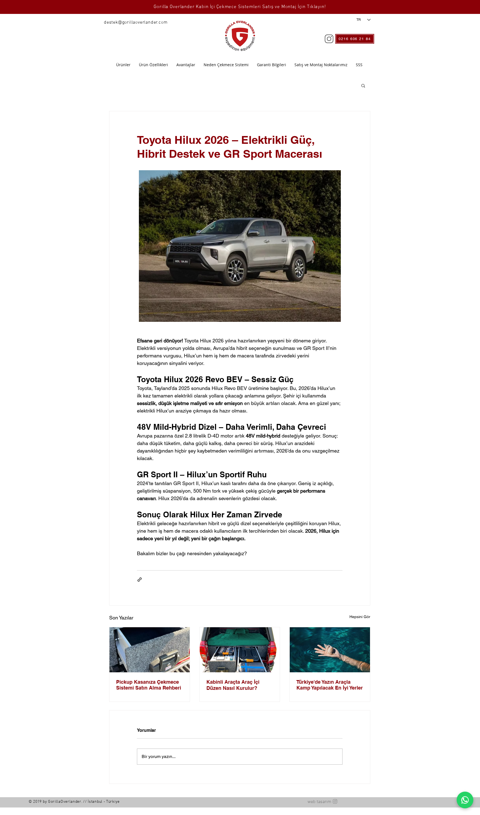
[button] (363, 85)
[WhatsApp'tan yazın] (465, 800)
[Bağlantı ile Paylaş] (139, 579)
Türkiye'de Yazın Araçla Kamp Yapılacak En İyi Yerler (329, 685)
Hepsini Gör (359, 616)
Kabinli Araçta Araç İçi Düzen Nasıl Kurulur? (232, 685)
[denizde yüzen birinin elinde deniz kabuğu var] (330, 649)
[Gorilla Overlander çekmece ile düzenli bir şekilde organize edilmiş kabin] (240, 649)
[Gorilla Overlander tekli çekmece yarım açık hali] (149, 649)
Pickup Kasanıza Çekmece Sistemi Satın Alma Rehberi (148, 685)
